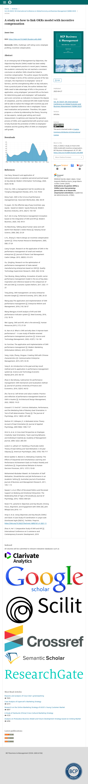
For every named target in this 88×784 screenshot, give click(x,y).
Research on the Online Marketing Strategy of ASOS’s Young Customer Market (35, 707)
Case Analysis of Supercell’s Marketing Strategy (23, 701)
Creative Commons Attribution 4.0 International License (67, 132)
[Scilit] (44, 623)
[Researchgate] (44, 682)
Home (7, 9)
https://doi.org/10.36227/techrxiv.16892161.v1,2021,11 (26, 523)
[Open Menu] (4, 2)
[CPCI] (22, 563)
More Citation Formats (63, 157)
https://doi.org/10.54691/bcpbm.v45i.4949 (25, 39)
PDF (58, 80)
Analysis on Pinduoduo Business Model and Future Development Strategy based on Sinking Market (43, 719)
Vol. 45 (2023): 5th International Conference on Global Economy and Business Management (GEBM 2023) (40, 11)
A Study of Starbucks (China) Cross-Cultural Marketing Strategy (29, 713)
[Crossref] (44, 651)
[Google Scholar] (44, 593)
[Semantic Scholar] (35, 663)
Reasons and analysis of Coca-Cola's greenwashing (24, 696)
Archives (14, 9)
